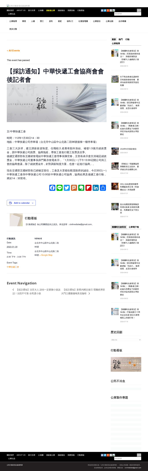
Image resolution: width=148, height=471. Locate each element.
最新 (114, 39)
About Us (21, 10)
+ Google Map (45, 254)
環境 (24, 21)
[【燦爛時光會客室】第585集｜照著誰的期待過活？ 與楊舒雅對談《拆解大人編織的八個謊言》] (115, 53)
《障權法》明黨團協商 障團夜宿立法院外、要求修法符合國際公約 (130, 166)
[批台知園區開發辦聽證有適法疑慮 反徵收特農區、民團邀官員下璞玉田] (115, 206)
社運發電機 (83, 21)
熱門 (121, 39)
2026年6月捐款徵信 (128, 149)
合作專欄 (122, 21)
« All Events (13, 50)
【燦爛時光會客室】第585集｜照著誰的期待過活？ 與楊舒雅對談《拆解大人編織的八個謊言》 (130, 56)
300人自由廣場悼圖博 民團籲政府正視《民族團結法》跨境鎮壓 (130, 187)
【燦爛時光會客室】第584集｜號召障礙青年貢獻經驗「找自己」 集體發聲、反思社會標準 (130, 104)
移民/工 (70, 21)
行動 (127, 39)
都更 (60, 21)
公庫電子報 (134, 227)
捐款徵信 (61, 10)
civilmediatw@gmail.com (133, 468)
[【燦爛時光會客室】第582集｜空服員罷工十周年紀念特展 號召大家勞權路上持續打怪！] (115, 311)
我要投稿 (71, 10)
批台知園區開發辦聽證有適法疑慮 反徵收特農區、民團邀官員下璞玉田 (129, 208)
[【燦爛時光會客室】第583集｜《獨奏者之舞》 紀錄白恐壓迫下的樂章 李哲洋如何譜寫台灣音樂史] (115, 125)
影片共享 (31, 10)
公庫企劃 (109, 21)
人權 (33, 21)
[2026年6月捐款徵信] (115, 151)
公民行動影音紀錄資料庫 (15, 465)
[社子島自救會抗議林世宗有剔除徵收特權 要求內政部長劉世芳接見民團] (115, 79)
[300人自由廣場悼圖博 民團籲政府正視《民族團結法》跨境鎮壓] (115, 186)
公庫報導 (13, 21)
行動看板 (80, 10)
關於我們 (10, 10)
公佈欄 (40, 10)
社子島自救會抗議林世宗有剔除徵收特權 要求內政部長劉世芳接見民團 (129, 81)
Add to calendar (22, 202)
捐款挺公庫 (50, 10)
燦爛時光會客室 (119, 227)
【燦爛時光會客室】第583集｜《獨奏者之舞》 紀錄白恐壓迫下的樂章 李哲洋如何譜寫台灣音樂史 (130, 129)
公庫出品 (11, 14)
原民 (51, 21)
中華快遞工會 (13, 266)
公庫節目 (97, 21)
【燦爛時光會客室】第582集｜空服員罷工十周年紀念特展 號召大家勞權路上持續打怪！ (130, 313)
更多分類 (13, 29)
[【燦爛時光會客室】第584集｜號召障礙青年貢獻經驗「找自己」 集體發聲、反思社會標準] (115, 102)
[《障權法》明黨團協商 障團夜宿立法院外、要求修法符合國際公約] (115, 166)
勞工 (42, 21)
